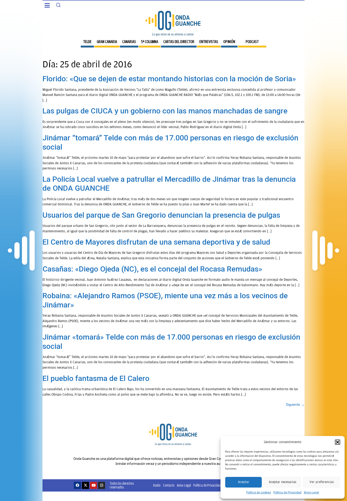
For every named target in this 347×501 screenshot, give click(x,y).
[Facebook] (77, 485)
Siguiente (295, 404)
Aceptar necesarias (282, 482)
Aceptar (243, 482)
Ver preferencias (321, 482)
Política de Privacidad (287, 492)
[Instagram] (101, 485)
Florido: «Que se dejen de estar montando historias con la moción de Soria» (169, 78)
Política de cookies (258, 492)
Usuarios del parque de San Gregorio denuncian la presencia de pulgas (161, 215)
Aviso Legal (311, 492)
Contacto (168, 485)
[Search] (58, 5)
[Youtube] (93, 485)
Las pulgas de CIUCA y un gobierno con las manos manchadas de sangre (165, 110)
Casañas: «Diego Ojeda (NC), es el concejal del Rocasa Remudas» (152, 268)
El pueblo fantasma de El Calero (95, 378)
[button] (337, 442)
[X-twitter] (85, 485)
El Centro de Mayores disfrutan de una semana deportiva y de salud (156, 242)
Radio (157, 485)
